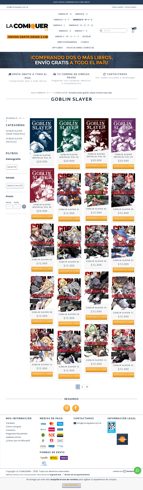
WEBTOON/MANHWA (67, 42)
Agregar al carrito (69, 166)
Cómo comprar (13, 426)
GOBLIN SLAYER (61, 93)
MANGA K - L (59, 25)
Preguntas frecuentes (16, 433)
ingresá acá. (56, 474)
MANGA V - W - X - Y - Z (67, 36)
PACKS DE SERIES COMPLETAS (80, 47)
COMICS (85, 42)
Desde (8, 202)
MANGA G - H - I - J (82, 19)
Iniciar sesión (130, 7)
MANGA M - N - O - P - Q (81, 25)
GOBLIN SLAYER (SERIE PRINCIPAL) (15, 132)
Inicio (33, 93)
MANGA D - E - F (61, 19)
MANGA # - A (65, 14)
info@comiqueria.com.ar (17, 7)
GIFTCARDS (57, 47)
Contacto (10, 430)
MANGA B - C (81, 14)
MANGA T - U (81, 30)
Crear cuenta (117, 7)
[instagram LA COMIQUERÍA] (66, 408)
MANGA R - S (65, 30)
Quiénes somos (13, 437)
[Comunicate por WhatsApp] (137, 470)
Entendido (71, 485)
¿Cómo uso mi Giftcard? (18, 440)
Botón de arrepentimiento (77, 474)
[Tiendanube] (125, 472)
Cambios (10, 423)
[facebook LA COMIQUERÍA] (75, 408)
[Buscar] (100, 30)
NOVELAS (87, 36)
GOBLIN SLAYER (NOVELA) (14, 140)
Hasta (16, 202)
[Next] (87, 386)
